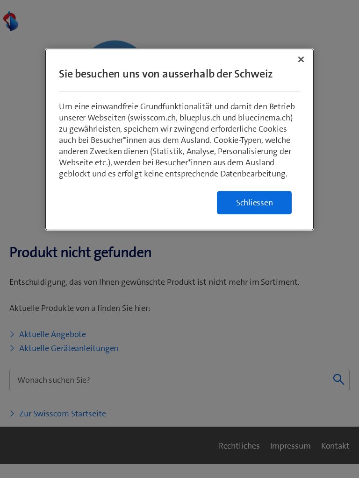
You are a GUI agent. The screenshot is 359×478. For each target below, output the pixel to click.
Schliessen (254, 202)
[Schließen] (301, 59)
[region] (179, 139)
